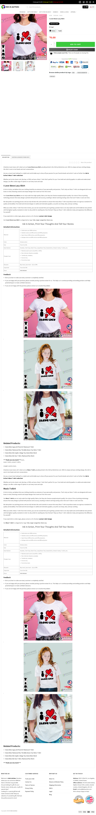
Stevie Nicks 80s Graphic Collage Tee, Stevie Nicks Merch (21, 453)
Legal (50, 791)
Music (61, 15)
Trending (22, 12)
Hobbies (55, 12)
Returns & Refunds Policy (56, 782)
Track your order (29, 779)
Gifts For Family (32, 12)
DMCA (50, 788)
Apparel (73, 12)
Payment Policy (29, 791)
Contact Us (28, 782)
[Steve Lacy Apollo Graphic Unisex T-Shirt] (60, 100)
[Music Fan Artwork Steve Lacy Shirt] (36, 100)
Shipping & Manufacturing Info (20, 157)
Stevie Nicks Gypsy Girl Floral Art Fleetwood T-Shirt (19, 447)
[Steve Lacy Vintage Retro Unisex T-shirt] (84, 100)
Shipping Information (55, 785)
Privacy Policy (29, 788)
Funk (73, 72)
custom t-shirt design (45, 216)
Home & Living (64, 12)
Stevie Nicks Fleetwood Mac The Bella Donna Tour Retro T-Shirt (23, 450)
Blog (50, 794)
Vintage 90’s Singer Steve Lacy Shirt (10, 147)
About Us (51, 779)
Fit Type (51, 27)
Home (50, 15)
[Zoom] (3, 58)
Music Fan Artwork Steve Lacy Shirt (34, 115)
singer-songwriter (82, 72)
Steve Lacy (52, 76)
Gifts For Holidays (45, 12)
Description (5, 157)
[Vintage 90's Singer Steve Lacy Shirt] (12, 132)
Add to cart (75, 44)
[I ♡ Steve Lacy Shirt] (12, 100)
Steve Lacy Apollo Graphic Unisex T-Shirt (59, 115)
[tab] (5, 157)
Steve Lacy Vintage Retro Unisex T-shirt (83, 115)
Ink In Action (23, 270)
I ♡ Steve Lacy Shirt (6, 115)
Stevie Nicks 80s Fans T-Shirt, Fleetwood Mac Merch (19, 456)
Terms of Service (30, 785)
